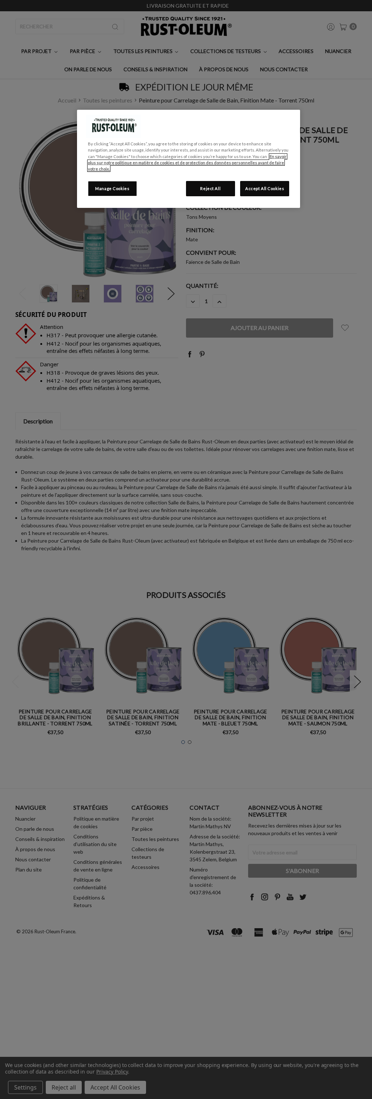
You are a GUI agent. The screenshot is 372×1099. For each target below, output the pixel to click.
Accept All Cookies (264, 188)
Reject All (210, 188)
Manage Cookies (112, 188)
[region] (188, 159)
